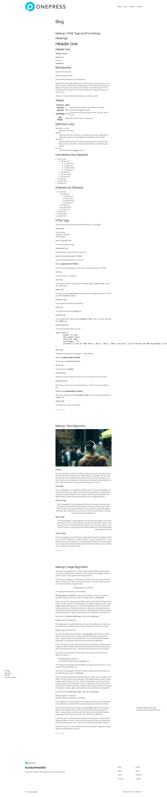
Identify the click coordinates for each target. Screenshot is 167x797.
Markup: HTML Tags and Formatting (77, 33)
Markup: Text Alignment (70, 425)
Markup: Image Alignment (71, 566)
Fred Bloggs (60, 114)
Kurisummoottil (35, 767)
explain (75, 150)
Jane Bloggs (60, 118)
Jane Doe (60, 110)
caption (83, 661)
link (73, 244)
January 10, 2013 (59, 733)
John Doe (60, 107)
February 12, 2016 (60, 409)
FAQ (99, 225)
